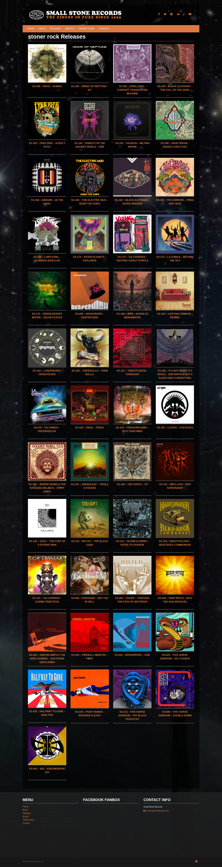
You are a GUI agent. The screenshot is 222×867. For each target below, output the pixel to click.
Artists (69, 29)
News (42, 29)
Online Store (86, 29)
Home (30, 29)
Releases (55, 29)
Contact (104, 29)
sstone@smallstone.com (158, 811)
